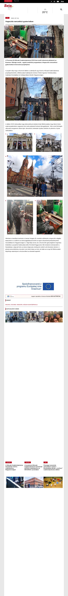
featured (13, 304)
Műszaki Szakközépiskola (30, 304)
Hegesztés (19, 304)
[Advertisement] (34, 268)
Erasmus (7, 304)
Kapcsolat (16, 1)
